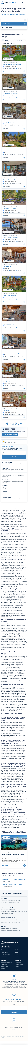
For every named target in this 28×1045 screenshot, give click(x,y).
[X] (8, 946)
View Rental (24, 71)
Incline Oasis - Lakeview (9, 295)
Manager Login (4, 966)
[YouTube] (2, 946)
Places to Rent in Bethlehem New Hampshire (11, 900)
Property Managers (5, 954)
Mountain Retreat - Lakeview (10, 179)
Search (14, 457)
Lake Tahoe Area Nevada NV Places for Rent (14, 884)
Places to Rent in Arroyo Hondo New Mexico (10, 922)
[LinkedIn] (5, 946)
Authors (16, 958)
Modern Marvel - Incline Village (11, 353)
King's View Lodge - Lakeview (11, 381)
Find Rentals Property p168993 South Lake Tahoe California (14, 911)
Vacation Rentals (4, 952)
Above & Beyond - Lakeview (10, 237)
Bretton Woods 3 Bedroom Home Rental (10, 902)
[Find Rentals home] (8, 3)
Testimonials (4, 964)
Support (17, 966)
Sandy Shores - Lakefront (9, 208)
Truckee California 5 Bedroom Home (9, 909)
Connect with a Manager (10, 434)
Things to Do (4, 956)
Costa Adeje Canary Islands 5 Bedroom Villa (10, 930)
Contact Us (13, 1029)
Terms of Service (19, 964)
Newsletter (3, 958)
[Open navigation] (25, 2)
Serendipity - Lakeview (9, 122)
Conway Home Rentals (6, 904)
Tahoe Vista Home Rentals (7, 913)
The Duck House (7, 151)
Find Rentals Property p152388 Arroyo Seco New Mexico (13, 919)
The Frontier (6, 410)
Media (16, 956)
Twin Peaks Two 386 (8, 324)
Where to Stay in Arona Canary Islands (9, 928)
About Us (17, 952)
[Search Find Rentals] (22, 2)
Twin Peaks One (7, 266)
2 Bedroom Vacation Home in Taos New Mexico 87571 (13, 920)
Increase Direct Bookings (6, 962)
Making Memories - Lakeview (10, 93)
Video (16, 954)
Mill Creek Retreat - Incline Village (12, 64)
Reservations (18, 962)
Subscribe (14, 1012)
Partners (3, 968)
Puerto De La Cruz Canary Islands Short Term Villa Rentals (13, 932)
